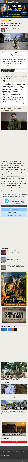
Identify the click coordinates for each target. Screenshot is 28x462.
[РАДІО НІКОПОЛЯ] (14, 315)
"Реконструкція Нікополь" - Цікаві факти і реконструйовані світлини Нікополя (11, 379)
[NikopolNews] (14, 201)
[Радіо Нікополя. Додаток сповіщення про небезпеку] (14, 289)
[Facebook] (2, 329)
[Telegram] (5, 329)
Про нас (11, 453)
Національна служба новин (12, 416)
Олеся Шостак (11, 28)
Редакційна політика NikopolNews (8, 451)
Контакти (24, 451)
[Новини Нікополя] (11, 1)
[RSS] (12, 329)
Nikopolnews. (6, 65)
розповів (19, 55)
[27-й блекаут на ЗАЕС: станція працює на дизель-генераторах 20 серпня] (3, 252)
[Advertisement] (14, 146)
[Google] (9, 329)
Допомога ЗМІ (19, 451)
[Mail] (15, 329)
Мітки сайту (16, 453)
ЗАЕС (8, 20)
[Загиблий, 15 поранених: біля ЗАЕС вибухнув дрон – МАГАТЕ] (3, 260)
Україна (2, 20)
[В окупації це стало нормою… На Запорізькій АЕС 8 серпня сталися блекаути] (3, 267)
